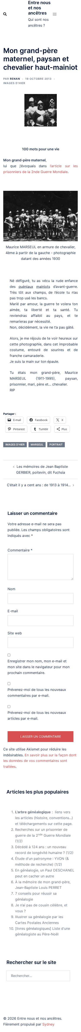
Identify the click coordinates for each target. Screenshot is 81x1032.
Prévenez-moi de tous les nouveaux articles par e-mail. (37, 715)
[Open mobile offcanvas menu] (54, 14)
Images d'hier (14, 83)
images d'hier (15, 444)
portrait (56, 444)
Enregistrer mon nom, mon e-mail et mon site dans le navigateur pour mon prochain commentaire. (39, 667)
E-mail (13, 611)
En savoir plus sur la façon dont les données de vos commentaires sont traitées (39, 761)
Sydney (48, 1024)
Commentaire (20, 550)
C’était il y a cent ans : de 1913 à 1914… (39, 485)
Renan (15, 78)
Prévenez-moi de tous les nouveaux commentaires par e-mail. (37, 692)
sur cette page (59, 823)
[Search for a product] (5, 14)
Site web (15, 633)
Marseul (37, 444)
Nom (11, 589)
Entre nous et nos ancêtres (39, 8)
